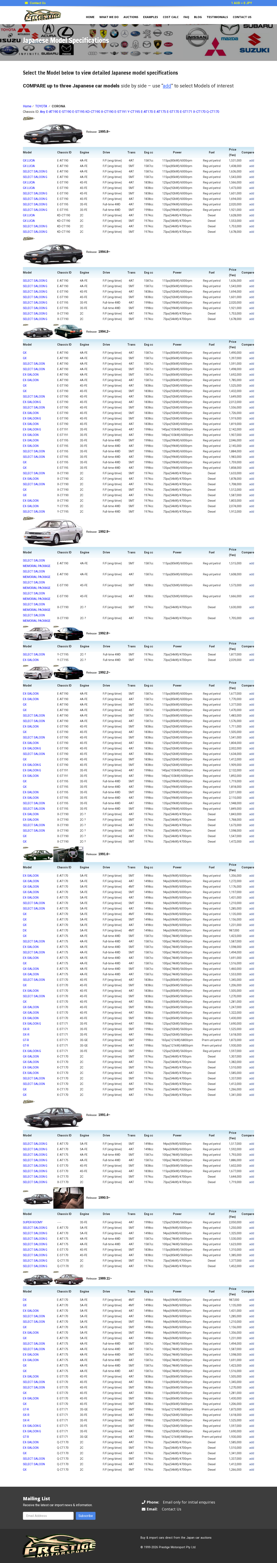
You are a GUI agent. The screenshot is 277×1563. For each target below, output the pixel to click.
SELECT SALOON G (35, 171)
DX (25, 930)
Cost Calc (171, 17)
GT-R (26, 1040)
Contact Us (38, 3)
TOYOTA (41, 106)
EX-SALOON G (32, 402)
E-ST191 (120, 112)
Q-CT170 (212, 112)
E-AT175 (160, 112)
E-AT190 (52, 112)
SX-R (26, 1029)
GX (25, 352)
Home (90, 17)
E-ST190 (65, 112)
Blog (198, 17)
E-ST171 (186, 112)
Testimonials (217, 17)
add (251, 160)
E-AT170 (147, 112)
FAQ (186, 17)
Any (42, 112)
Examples (150, 17)
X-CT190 (107, 112)
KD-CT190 (92, 112)
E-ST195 (78, 112)
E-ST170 (173, 112)
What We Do (109, 17)
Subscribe (85, 1516)
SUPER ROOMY (33, 1222)
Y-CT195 (134, 112)
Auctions (130, 17)
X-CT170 (199, 112)
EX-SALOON (31, 374)
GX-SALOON (31, 881)
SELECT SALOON (34, 363)
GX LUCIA (29, 160)
